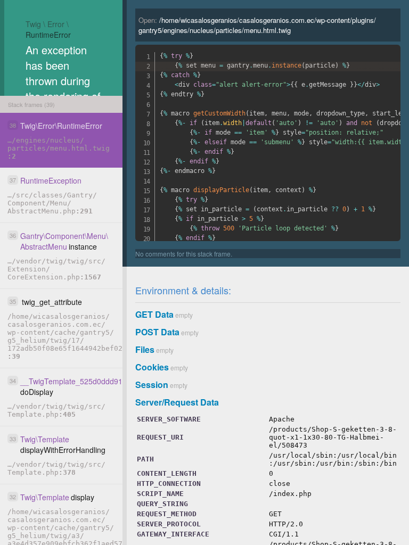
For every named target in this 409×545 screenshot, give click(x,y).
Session (151, 384)
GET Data (154, 314)
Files (144, 349)
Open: (257, 25)
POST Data (157, 332)
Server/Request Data (177, 402)
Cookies (152, 367)
